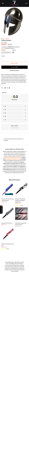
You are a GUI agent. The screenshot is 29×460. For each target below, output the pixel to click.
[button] (14, 47)
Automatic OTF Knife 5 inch (6, 223)
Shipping (3, 48)
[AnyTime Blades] (14, 3)
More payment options (14, 70)
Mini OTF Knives (14, 180)
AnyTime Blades (6, 38)
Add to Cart (14, 63)
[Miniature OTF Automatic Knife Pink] (7, 234)
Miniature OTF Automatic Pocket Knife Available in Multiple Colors (20, 200)
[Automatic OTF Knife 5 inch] (7, 213)
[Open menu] (2, 3)
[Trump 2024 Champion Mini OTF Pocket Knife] (21, 213)
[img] (6, 52)
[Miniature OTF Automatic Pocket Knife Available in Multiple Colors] (21, 189)
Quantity (3, 56)
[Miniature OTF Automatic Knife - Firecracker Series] (7, 189)
